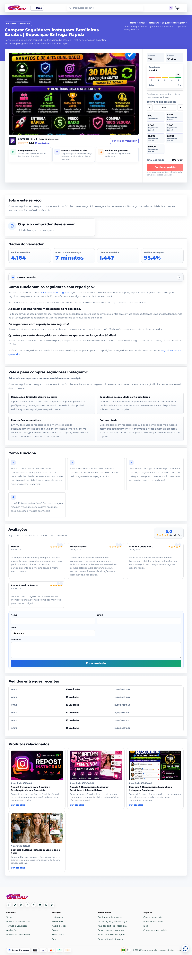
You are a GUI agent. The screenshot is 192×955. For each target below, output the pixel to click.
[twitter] (27, 904)
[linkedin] (52, 904)
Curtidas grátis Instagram (111, 917)
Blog (145, 925)
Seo (54, 939)
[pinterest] (33, 904)
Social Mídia (58, 934)
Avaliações (11, 930)
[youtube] (39, 904)
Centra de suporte (152, 917)
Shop (142, 23)
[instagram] (21, 904)
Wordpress (57, 921)
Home (133, 23)
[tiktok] (15, 904)
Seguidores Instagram (173, 23)
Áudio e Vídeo (59, 925)
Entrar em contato (152, 921)
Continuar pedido (165, 167)
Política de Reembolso (18, 934)
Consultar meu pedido (155, 930)
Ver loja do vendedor (124, 140)
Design (55, 930)
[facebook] (8, 904)
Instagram (153, 23)
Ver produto (18, 805)
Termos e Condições (16, 925)
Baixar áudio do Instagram (111, 934)
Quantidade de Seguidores (161, 102)
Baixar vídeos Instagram (110, 939)
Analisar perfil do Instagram (112, 925)
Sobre (9, 917)
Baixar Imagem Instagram (111, 930)
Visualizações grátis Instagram (113, 921)
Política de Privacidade (18, 921)
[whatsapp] (45, 904)
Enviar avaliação (96, 663)
